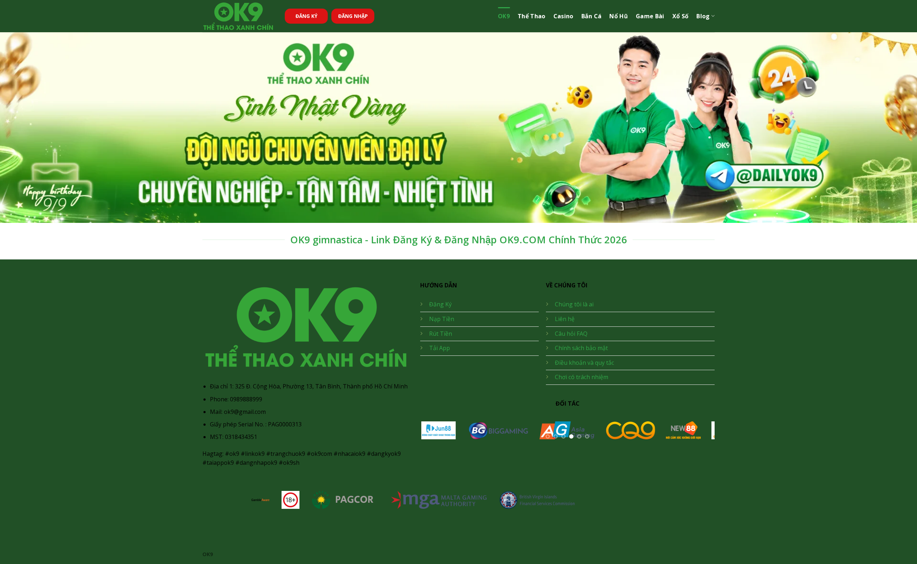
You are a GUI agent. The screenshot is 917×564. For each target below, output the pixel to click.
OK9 (504, 16)
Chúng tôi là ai (574, 304)
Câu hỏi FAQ (571, 334)
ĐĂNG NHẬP (353, 16)
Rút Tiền (440, 334)
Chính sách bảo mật (581, 348)
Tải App (439, 348)
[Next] (699, 434)
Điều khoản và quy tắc (584, 363)
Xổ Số (680, 16)
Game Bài (650, 16)
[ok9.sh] (238, 16)
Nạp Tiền (441, 319)
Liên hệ (565, 319)
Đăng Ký (440, 304)
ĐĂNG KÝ (306, 16)
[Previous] (435, 434)
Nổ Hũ (618, 16)
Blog (703, 16)
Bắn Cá (591, 16)
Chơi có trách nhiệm (581, 377)
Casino (563, 16)
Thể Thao (532, 16)
